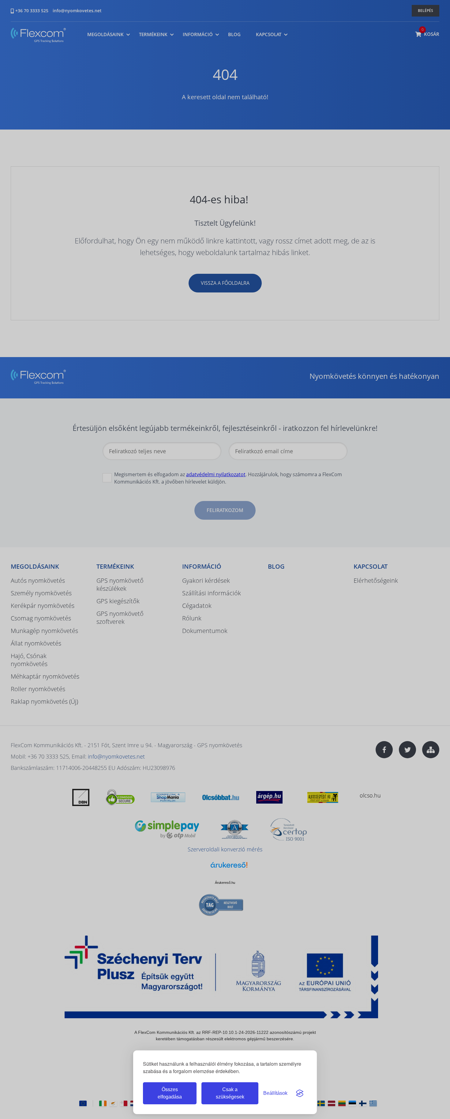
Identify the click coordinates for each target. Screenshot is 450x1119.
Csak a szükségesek (230, 1093)
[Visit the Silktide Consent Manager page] (299, 1093)
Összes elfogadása (170, 1093)
